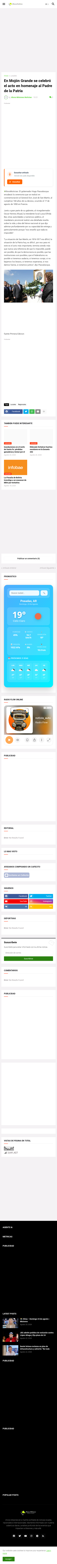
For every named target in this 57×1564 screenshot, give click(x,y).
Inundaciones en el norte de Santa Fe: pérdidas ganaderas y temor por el (14, 449)
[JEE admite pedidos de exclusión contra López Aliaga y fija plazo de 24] (10, 1336)
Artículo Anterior (9, 568)
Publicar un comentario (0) (28, 558)
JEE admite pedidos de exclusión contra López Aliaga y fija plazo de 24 (37, 1334)
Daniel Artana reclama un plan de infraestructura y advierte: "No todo (35, 1347)
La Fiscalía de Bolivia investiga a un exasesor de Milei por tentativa (15, 480)
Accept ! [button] (8, 1559)
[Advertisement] (28, 40)
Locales (13, 76)
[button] (3, 4)
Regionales (22, 404)
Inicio (6, 76)
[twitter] (19, 1536)
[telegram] (37, 1536)
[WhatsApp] (32, 411)
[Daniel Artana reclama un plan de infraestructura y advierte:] (10, 1350)
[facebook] (14, 1536)
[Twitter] (26, 411)
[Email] (38, 411)
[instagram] (31, 1536)
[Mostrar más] (44, 411)
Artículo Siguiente (47, 568)
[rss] (43, 1536)
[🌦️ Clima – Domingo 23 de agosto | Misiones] (10, 1323)
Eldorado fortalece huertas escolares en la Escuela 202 (41, 449)
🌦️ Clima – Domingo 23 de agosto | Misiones (34, 1320)
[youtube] (25, 1536)
